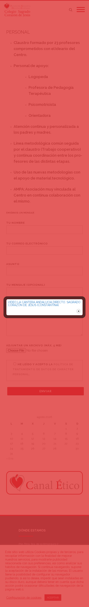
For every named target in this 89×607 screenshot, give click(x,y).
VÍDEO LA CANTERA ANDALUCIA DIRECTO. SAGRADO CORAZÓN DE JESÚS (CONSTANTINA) (44, 303)
